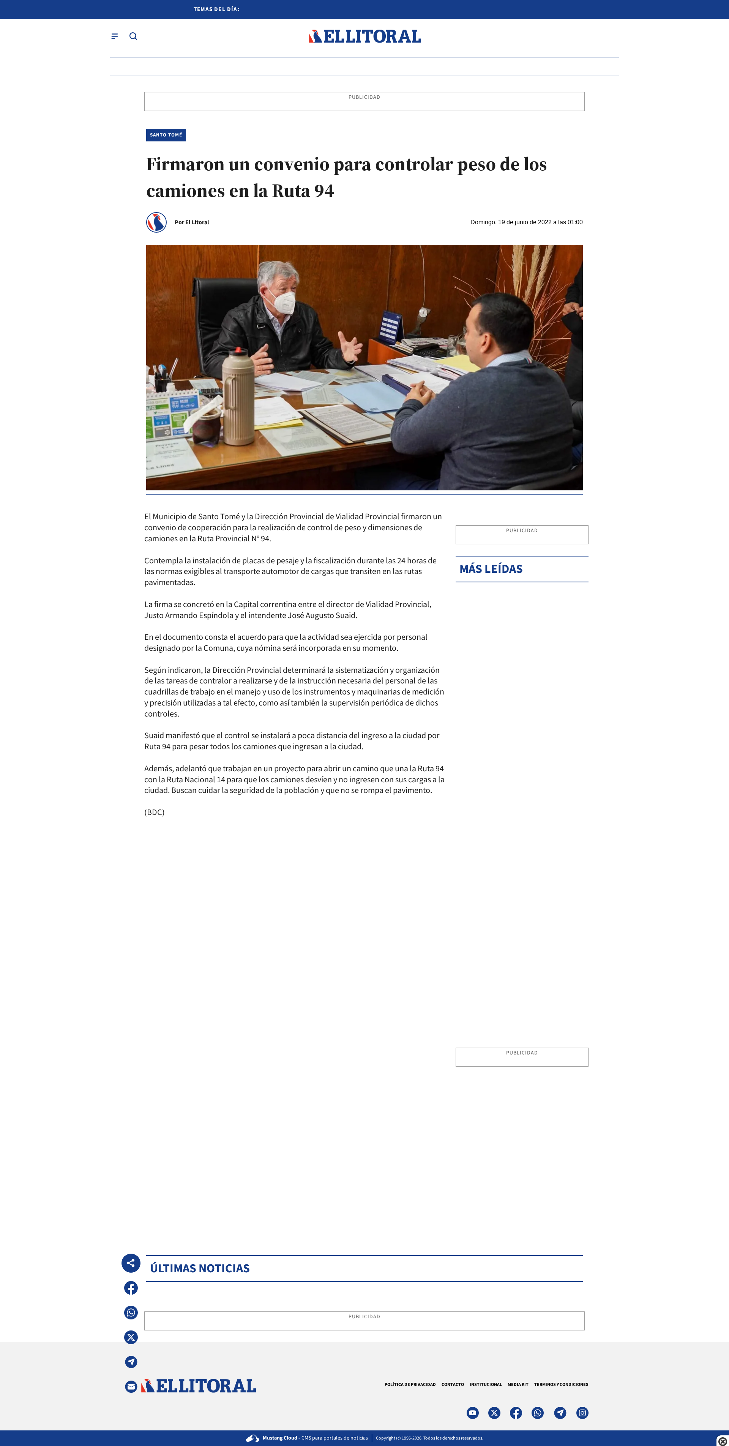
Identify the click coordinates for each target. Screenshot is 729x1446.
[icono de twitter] (494, 1413)
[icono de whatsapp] (538, 1413)
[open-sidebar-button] (114, 36)
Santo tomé (166, 135)
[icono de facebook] (516, 1413)
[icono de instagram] (582, 1413)
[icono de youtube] (473, 1413)
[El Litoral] (364, 36)
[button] (131, 1287)
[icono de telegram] (560, 1413)
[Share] (131, 1263)
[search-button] (133, 36)
